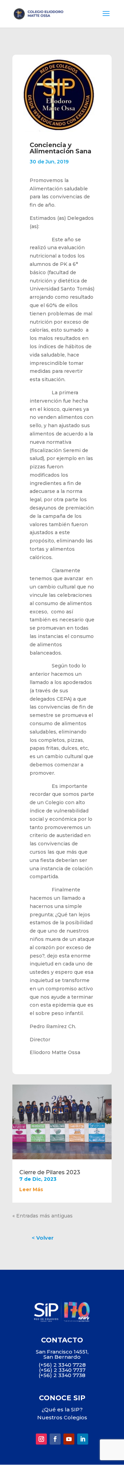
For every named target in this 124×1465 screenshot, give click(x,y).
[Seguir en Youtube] (68, 1439)
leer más (31, 1189)
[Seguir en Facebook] (55, 1439)
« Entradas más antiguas (42, 1216)
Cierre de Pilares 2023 (49, 1172)
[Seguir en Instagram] (41, 1439)
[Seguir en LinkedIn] (82, 1439)
